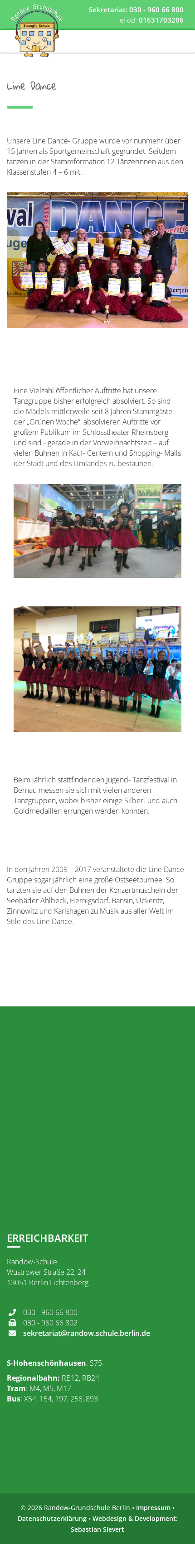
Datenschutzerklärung (52, 1518)
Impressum (153, 1507)
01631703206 (161, 19)
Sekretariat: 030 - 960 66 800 (136, 9)
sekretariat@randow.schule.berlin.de (86, 1333)
